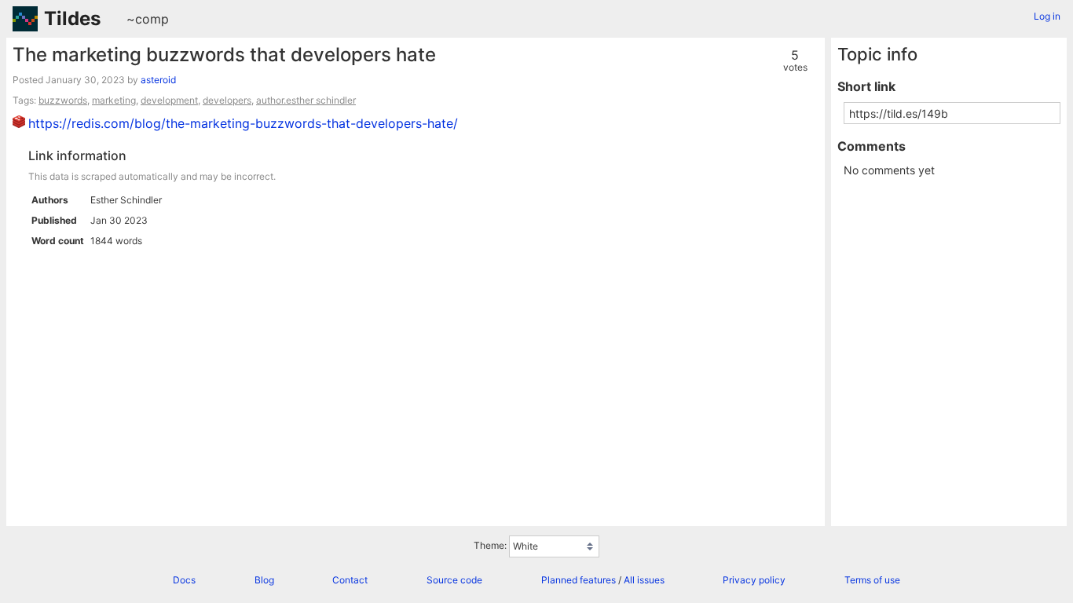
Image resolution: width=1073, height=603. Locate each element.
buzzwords (62, 100)
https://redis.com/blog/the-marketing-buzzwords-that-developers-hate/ (243, 123)
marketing (114, 100)
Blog (264, 580)
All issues (644, 580)
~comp (147, 19)
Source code (454, 580)
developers (227, 100)
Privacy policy (754, 580)
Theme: (490, 545)
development (169, 100)
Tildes (72, 18)
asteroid (158, 80)
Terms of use (872, 580)
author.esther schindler (306, 100)
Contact (350, 580)
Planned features (578, 580)
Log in (1047, 16)
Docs (184, 580)
